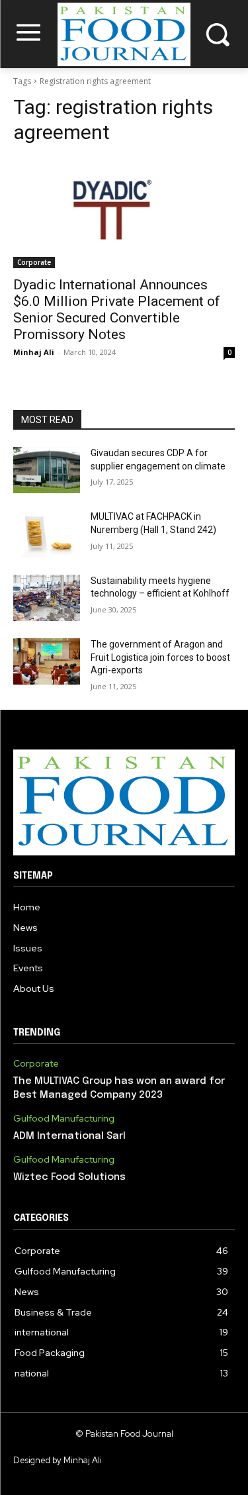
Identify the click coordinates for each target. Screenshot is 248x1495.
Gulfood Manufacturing (63, 1118)
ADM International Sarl (69, 1136)
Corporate (34, 262)
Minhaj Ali (33, 352)
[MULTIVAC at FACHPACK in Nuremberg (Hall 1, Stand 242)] (46, 533)
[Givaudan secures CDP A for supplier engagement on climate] (46, 470)
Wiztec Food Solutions (69, 1177)
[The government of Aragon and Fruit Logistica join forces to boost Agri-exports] (46, 661)
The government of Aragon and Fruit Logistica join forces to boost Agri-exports (160, 657)
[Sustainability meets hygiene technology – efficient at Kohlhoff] (46, 598)
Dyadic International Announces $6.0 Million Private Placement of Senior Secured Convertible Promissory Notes (116, 309)
